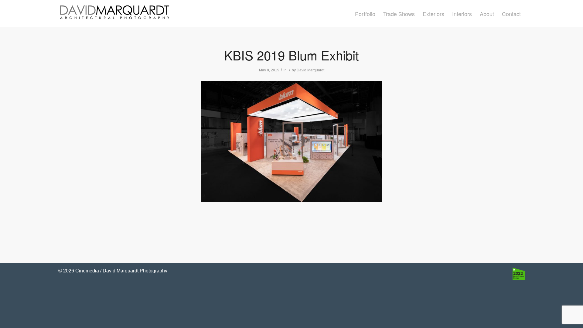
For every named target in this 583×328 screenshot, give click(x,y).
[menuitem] (365, 13)
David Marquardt (310, 70)
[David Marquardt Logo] (114, 13)
